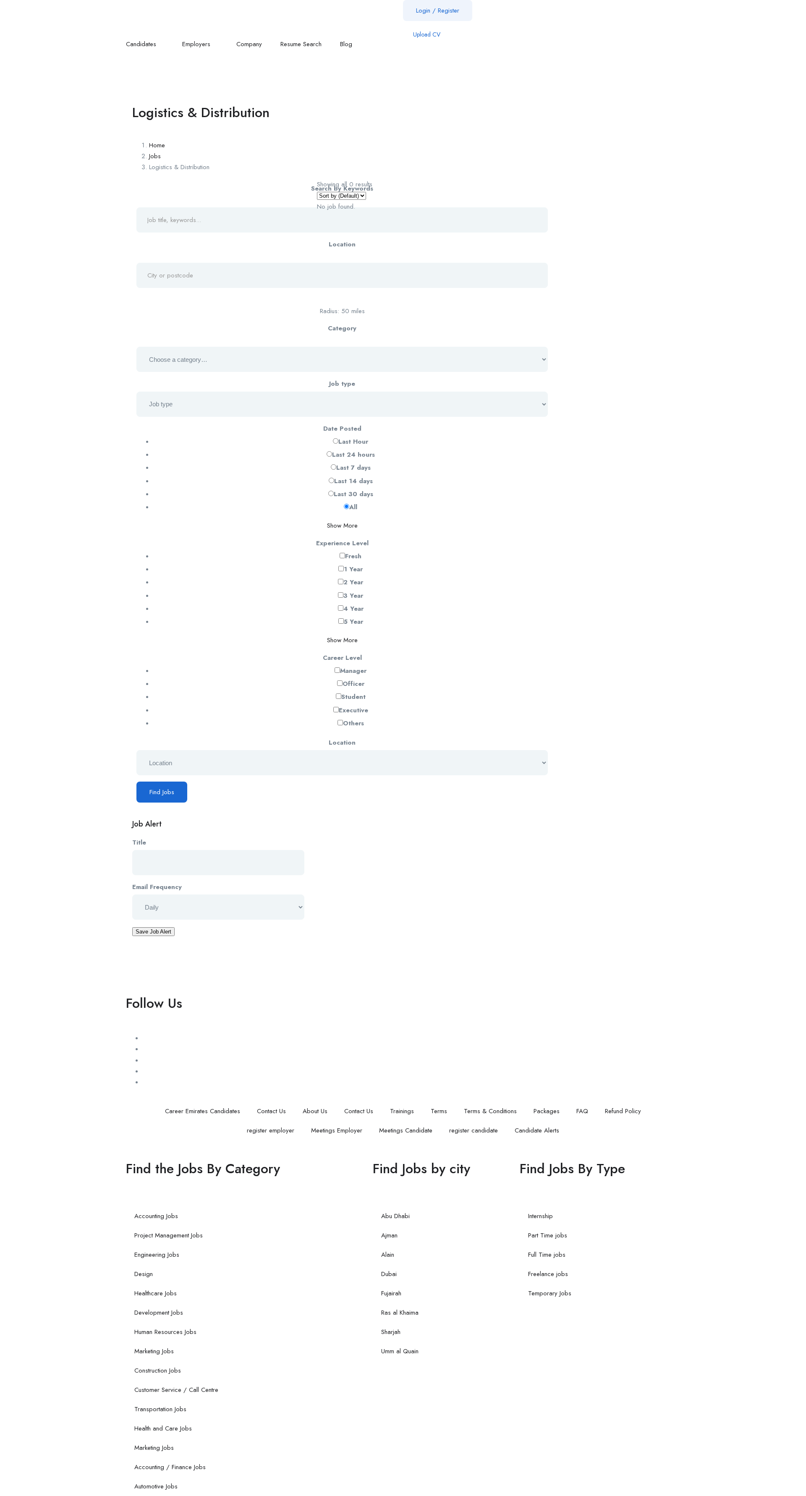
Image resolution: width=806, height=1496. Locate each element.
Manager (353, 670)
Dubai (389, 1274)
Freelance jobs (548, 1274)
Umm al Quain (400, 1351)
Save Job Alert (153, 931)
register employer (270, 1130)
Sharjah (390, 1331)
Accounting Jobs (156, 1216)
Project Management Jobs (168, 1235)
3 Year (353, 595)
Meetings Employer (336, 1130)
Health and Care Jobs (163, 1428)
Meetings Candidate (405, 1130)
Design (143, 1274)
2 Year (353, 582)
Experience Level (342, 543)
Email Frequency (157, 887)
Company (249, 44)
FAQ (582, 1111)
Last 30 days (353, 494)
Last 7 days (353, 467)
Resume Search (301, 44)
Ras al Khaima (400, 1312)
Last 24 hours (353, 454)
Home (157, 145)
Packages (547, 1111)
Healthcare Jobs (155, 1293)
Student (353, 696)
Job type (342, 383)
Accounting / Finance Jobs (170, 1467)
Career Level (342, 657)
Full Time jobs (546, 1254)
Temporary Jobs (549, 1293)
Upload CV (425, 34)
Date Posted (342, 428)
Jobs (155, 156)
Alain (387, 1254)
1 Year (353, 569)
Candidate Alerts (537, 1130)
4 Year (353, 608)
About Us (315, 1111)
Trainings (402, 1111)
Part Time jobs (547, 1235)
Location (342, 244)
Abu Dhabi (395, 1216)
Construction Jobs (157, 1370)
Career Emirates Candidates (202, 1111)
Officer (353, 683)
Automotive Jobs (156, 1486)
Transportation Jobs (160, 1409)
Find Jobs (161, 792)
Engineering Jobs (156, 1254)
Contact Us (271, 1111)
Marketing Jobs (154, 1351)
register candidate (473, 1130)
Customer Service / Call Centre (176, 1389)
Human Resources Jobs (165, 1331)
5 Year (353, 621)
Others (353, 723)
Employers (197, 44)
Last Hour (353, 441)
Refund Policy (623, 1111)
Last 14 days (353, 481)
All (353, 507)
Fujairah (391, 1293)
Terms (439, 1111)
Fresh (353, 556)
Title (139, 842)
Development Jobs (158, 1312)
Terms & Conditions (490, 1111)
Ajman (389, 1235)
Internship (540, 1216)
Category (342, 328)
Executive (353, 710)
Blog (347, 44)
